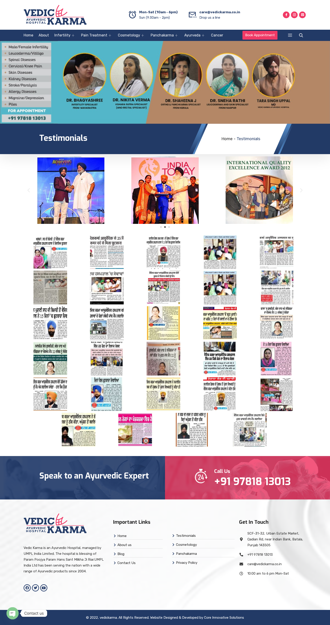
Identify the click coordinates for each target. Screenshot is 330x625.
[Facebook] (286, 14)
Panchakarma (162, 35)
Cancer (217, 35)
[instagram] (294, 14)
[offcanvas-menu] (290, 35)
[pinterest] (302, 14)
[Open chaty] (13, 613)
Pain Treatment (94, 35)
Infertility (62, 35)
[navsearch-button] (300, 35)
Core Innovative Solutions (224, 618)
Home (28, 35)
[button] (28, 190)
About (44, 35)
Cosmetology (129, 35)
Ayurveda (192, 35)
